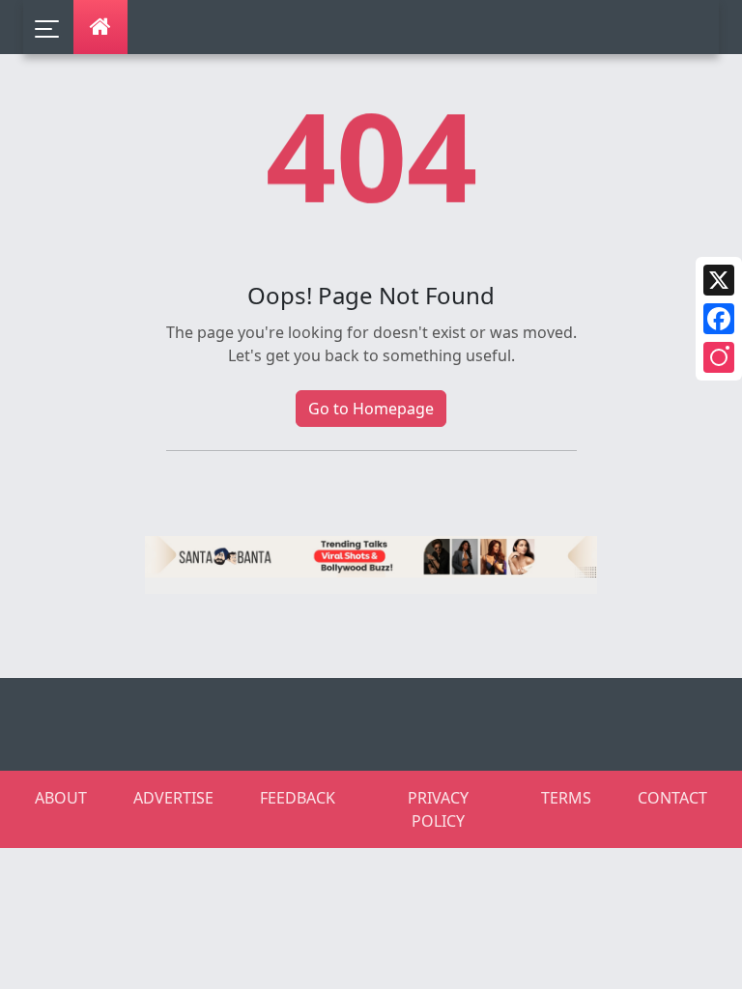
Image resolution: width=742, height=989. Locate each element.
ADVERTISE (173, 797)
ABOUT (61, 797)
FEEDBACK (297, 797)
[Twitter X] (718, 280)
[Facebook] (718, 318)
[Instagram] (718, 357)
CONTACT (672, 797)
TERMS (566, 797)
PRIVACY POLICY (438, 809)
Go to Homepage (371, 408)
